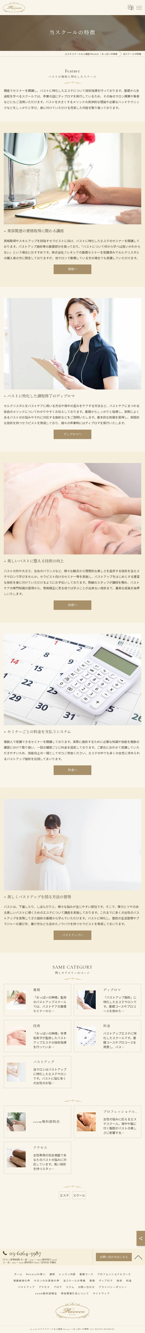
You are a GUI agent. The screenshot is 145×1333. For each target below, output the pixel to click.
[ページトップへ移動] (138, 1257)
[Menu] (139, 7)
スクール (79, 1195)
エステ (64, 1195)
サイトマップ (101, 1293)
